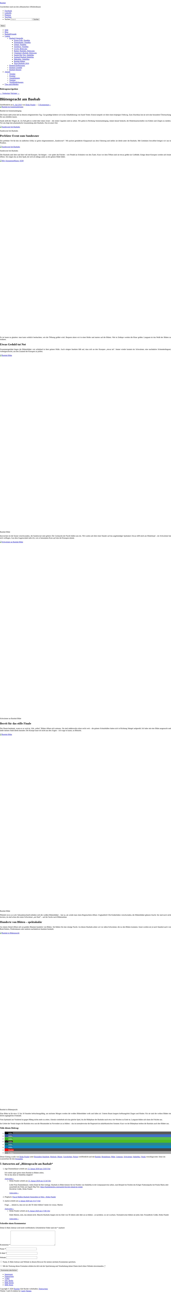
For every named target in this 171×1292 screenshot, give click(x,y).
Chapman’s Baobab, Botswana (25, 53)
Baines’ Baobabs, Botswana (24, 51)
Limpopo (119, 1157)
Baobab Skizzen (15, 70)
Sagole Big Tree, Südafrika (24, 55)
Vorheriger (5, 93)
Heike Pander (30, 105)
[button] (9, 1133)
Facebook (8, 11)
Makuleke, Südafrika (21, 59)
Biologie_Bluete (56, 1157)
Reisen (75, 1157)
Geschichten (67, 1157)
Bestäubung (106, 1157)
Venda (143, 1157)
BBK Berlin (9, 1283)
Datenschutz (9, 1276)
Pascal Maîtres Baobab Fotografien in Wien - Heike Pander (34, 1197)
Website (3, 1257)
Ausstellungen (14, 78)
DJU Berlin (9, 1281)
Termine (12, 74)
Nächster (15, 93)
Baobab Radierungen (17, 65)
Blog (6, 32)
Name (2, 1249)
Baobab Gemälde (15, 68)
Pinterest (8, 15)
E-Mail (2, 1253)
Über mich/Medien (11, 84)
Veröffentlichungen (16, 82)
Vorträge (12, 80)
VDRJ (7, 1279)
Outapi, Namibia (20, 45)
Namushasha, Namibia (22, 42)
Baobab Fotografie (16, 38)
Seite (6, 30)
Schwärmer (128, 1157)
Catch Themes (26, 1291)
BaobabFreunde (10, 34)
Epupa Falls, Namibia (22, 40)
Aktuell (7, 72)
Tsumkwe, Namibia (21, 47)
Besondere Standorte (41, 1157)
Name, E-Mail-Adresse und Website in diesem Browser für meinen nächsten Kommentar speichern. (39, 1262)
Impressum (9, 1274)
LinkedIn (8, 13)
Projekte (12, 76)
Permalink (19, 1159)
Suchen (7, 19)
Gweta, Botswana (20, 49)
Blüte (113, 1157)
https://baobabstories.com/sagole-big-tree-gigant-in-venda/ (61, 1187)
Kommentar (5, 1245)
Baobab (3, 3)
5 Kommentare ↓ (44, 105)
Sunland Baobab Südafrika (24, 57)
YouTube (8, 17)
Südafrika (136, 1157)
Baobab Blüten (19, 61)
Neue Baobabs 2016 (21, 63)
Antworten (9, 1179)
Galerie (7, 36)
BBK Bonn (9, 1285)
